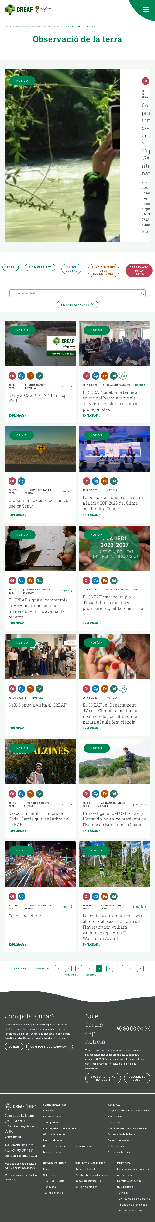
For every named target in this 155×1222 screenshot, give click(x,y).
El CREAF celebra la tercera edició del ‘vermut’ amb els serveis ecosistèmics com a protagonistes (110, 400)
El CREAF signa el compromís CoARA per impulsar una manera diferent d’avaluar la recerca (38, 608)
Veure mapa (13, 1137)
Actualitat (52, 26)
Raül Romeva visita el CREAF (38, 705)
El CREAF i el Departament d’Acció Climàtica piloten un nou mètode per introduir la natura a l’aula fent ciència (111, 713)
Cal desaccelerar (25, 915)
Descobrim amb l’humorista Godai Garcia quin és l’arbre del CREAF (39, 818)
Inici (8, 26)
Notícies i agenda (27, 26)
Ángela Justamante (116, 385)
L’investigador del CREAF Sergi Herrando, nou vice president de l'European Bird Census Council (114, 818)
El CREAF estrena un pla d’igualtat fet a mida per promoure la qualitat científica (113, 602)
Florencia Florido (116, 589)
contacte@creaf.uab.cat (21, 1156)
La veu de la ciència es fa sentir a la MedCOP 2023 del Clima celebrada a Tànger (114, 503)
